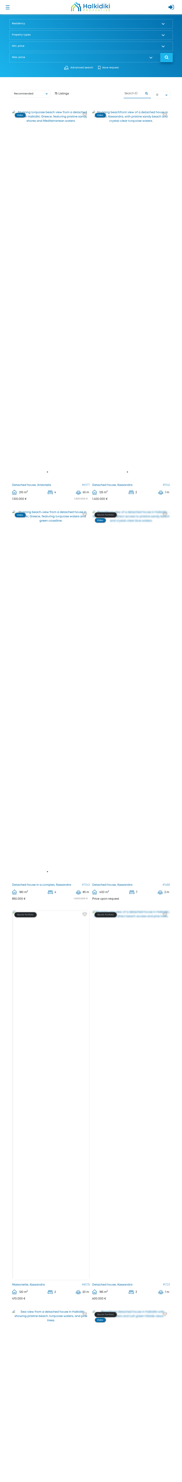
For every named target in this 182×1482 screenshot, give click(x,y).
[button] (90, 23)
